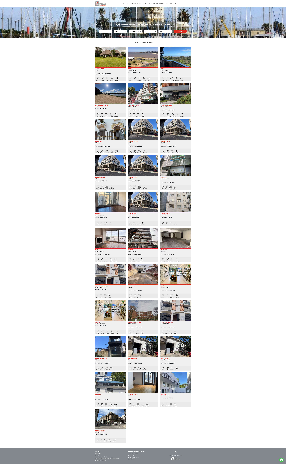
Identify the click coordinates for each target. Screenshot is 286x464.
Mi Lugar (181, 455)
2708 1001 (97, 455)
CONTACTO (172, 3)
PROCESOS (148, 3)
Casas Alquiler (131, 458)
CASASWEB (171, 455)
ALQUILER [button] (132, 3)
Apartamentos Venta (133, 453)
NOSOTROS (140, 3)
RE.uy (176, 455)
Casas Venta (131, 455)
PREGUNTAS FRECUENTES (160, 3)
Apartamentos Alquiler (133, 457)
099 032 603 (98, 453)
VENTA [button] (125, 3)
